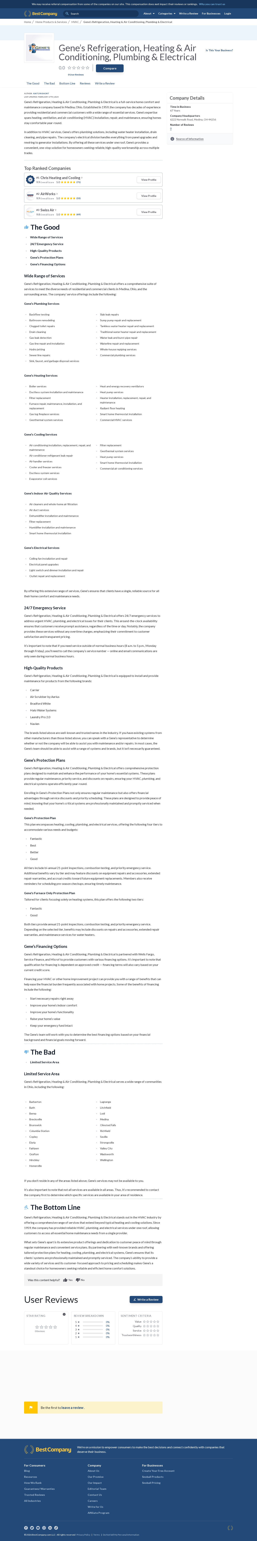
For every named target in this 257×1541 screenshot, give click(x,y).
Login (227, 13)
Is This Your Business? (219, 50)
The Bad (49, 83)
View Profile (148, 179)
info (64, 1314)
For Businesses (211, 13)
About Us (93, 1470)
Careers (93, 1500)
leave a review (73, 1408)
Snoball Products (152, 1476)
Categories (167, 13)
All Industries (32, 1500)
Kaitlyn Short (41, 93)
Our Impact (95, 1482)
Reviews (85, 83)
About (150, 13)
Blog (27, 1470)
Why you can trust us (212, 4)
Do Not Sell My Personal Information (121, 1534)
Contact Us (95, 1494)
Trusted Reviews (34, 1494)
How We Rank (33, 1482)
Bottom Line (67, 83)
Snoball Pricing (151, 1482)
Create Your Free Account (158, 1470)
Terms (96, 1534)
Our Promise (95, 1476)
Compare (109, 68)
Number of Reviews (182, 124)
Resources (30, 1476)
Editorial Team (97, 1488)
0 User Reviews (76, 74)
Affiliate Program (98, 1512)
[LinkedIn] (50, 1528)
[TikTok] (56, 1528)
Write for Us (95, 1506)
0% (108, 1322)
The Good (32, 83)
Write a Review (188, 13)
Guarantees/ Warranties (39, 1488)
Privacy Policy (83, 1534)
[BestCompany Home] (40, 14)
